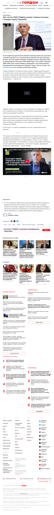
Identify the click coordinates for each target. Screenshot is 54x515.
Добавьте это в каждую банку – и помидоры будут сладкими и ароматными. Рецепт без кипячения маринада (15, 368)
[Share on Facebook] (11, 221)
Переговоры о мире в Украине (27, 8)
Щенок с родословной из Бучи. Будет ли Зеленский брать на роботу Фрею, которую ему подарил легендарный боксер (16, 376)
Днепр (28, 434)
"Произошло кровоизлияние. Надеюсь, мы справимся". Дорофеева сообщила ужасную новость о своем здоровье (16, 392)
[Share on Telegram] (17, 221)
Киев (28, 420)
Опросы (17, 447)
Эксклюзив (18, 439)
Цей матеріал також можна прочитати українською (31, 21)
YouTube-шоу (18, 450)
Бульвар (46, 5)
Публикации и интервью (16, 5)
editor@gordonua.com (45, 478)
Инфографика (6, 446)
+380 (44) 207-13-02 (27, 478)
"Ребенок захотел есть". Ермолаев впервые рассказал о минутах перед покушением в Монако (14, 322)
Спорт (4, 431)
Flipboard (44, 454)
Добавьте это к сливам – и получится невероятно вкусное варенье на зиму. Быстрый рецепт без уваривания (10, 276)
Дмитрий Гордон (44, 421)
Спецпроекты (18, 453)
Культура (5, 434)
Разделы (17, 417)
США (10, 224)
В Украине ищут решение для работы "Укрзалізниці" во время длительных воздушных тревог (12, 349)
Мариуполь (30, 437)
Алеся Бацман (45, 446)
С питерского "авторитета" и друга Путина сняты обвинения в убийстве (14, 327)
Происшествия (7, 443)
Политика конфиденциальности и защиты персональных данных (20, 465)
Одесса (29, 426)
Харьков (29, 431)
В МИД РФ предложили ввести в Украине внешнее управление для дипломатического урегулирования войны (40, 382)
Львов (28, 423)
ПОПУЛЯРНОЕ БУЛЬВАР (10, 356)
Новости (5, 5)
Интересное (6, 448)
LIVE (16, 436)
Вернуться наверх (43, 481)
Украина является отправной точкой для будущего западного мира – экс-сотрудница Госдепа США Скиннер (10, 252)
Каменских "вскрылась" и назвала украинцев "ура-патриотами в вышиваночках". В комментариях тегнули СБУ (43, 278)
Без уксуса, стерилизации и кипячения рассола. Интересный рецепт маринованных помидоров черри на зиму (25, 278)
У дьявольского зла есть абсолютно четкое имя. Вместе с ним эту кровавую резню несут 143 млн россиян (39, 306)
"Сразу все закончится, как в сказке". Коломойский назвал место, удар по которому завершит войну (41, 405)
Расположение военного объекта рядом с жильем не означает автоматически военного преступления (39, 299)
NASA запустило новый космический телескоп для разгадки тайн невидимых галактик (13, 303)
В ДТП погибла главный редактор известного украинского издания (15, 361)
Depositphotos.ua (24, 493)
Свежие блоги (33, 290)
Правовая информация (6, 464)
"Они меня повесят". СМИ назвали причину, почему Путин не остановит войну (17, 316)
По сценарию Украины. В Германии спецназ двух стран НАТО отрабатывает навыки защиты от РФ (14, 309)
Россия (5, 224)
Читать (46, 230)
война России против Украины (28, 224)
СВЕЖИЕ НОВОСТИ (9, 292)
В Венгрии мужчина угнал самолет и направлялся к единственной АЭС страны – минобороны (40, 398)
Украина (18, 224)
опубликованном (8, 67)
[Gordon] (30, 3)
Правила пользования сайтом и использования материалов (20, 459)
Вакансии (5, 455)
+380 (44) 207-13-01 (10, 478)
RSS (42, 457)
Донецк (29, 429)
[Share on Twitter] (14, 221)
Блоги (40, 5)
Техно (4, 437)
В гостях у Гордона (31, 5)
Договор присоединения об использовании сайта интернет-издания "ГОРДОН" (20, 472)
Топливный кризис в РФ (11, 8)
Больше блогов (39, 322)
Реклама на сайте (7, 460)
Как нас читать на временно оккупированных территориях (7, 470)
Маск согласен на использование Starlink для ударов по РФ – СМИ (13, 332)
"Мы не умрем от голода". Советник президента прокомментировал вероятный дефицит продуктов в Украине (14, 338)
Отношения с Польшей (43, 8)
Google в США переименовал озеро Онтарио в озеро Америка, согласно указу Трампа (14, 343)
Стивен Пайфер (40, 224)
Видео (16, 444)
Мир (4, 429)
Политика (10, 12)
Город (28, 417)
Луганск (29, 440)
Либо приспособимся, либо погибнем (16, 296)
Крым (14, 224)
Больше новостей (14, 353)
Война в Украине (7, 420)
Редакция (5, 457)
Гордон (4, 12)
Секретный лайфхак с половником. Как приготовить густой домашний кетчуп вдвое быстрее (15, 384)
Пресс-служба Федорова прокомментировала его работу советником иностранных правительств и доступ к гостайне (40, 390)
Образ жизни (6, 440)
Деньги (5, 426)
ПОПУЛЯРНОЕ (32, 368)
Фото (16, 441)
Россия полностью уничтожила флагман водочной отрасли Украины (38, 317)
